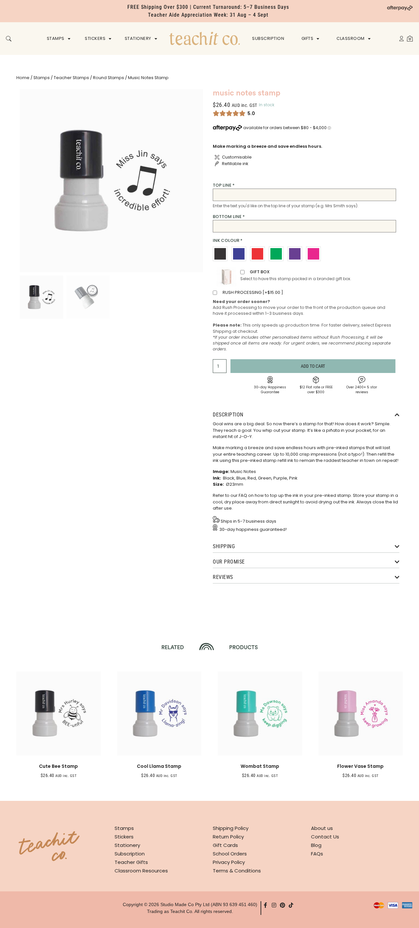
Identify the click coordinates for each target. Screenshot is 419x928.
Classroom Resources (141, 870)
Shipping (224, 546)
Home (22, 78)
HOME (204, 38)
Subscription (130, 853)
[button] (8, 39)
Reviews (223, 577)
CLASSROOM (351, 38)
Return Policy (228, 836)
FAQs (317, 853)
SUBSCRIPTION (268, 38)
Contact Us (325, 836)
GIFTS (307, 38)
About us (322, 828)
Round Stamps (108, 78)
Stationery (127, 845)
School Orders (230, 853)
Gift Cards (225, 845)
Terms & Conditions (237, 870)
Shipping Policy (230, 828)
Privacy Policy (229, 862)
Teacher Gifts (131, 862)
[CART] (410, 38)
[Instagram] (274, 905)
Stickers (124, 836)
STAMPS (55, 38)
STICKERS (95, 38)
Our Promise (229, 562)
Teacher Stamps (71, 78)
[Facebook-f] (265, 905)
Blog (316, 845)
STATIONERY (138, 38)
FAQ (243, 495)
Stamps (41, 78)
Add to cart (313, 366)
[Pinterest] (282, 905)
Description (228, 415)
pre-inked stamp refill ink (266, 460)
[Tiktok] (291, 905)
